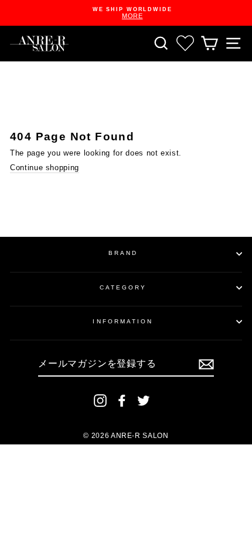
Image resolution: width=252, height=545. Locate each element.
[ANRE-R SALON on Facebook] (121, 400)
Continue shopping (44, 167)
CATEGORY (123, 287)
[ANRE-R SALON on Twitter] (143, 400)
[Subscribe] (206, 364)
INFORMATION (123, 321)
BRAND (123, 253)
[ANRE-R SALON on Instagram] (100, 400)
